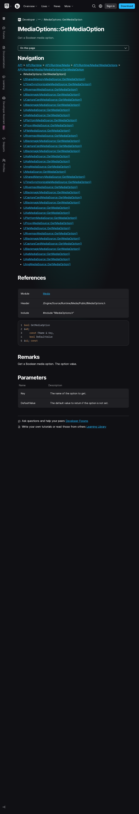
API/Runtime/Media (57, 65)
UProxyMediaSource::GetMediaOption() (48, 125)
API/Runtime (34, 65)
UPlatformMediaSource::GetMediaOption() (50, 120)
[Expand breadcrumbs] (39, 19)
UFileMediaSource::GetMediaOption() (46, 130)
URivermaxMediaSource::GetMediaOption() (50, 89)
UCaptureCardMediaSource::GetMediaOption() (52, 99)
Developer (29, 19)
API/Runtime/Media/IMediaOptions (95, 65)
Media (46, 293)
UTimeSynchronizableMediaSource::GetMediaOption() (57, 84)
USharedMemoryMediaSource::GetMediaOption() (54, 79)
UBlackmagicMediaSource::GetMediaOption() (51, 94)
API (20, 65)
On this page (27, 48)
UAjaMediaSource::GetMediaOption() (46, 110)
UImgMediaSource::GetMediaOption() (47, 166)
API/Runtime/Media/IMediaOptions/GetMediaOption (51, 69)
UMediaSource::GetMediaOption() (44, 171)
